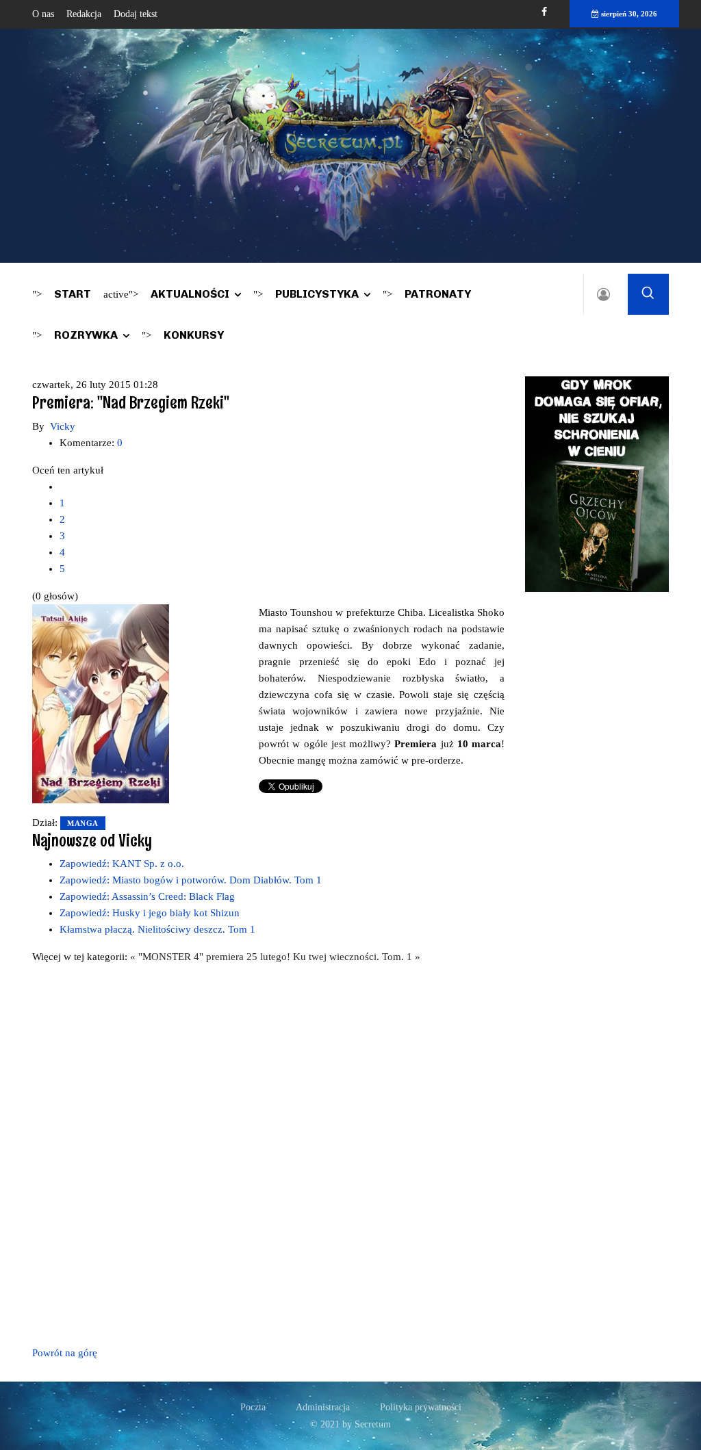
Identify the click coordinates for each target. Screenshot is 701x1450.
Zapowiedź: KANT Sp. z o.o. (122, 863)
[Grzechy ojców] (597, 483)
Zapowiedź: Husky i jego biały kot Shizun (150, 912)
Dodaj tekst (135, 14)
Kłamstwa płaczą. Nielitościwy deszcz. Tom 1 (157, 929)
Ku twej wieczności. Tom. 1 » (356, 956)
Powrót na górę (64, 1352)
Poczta (253, 1407)
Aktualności (190, 293)
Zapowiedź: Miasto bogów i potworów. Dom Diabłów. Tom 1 (191, 880)
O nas (43, 14)
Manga (83, 823)
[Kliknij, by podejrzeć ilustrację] (100, 702)
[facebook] (544, 12)
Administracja (323, 1407)
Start (72, 293)
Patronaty (438, 293)
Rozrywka (86, 334)
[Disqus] (268, 1152)
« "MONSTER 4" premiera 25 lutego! (211, 956)
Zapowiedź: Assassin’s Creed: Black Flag (147, 896)
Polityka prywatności (420, 1407)
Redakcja (83, 14)
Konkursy (194, 334)
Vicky (62, 426)
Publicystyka (317, 293)
